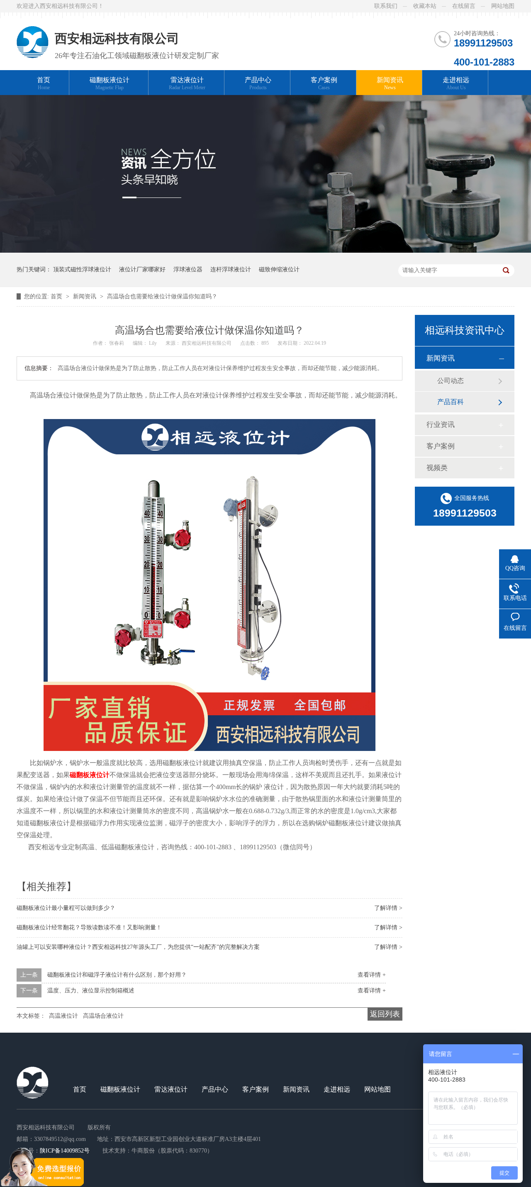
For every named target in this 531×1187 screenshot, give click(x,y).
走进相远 (456, 83)
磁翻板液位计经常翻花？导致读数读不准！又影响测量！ (89, 927)
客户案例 (324, 83)
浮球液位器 (187, 269)
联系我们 (385, 6)
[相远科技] (33, 35)
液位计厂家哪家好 (142, 269)
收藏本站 (424, 6)
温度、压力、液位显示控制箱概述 (90, 990)
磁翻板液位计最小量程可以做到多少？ (66, 908)
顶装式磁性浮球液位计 (82, 269)
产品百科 (450, 401)
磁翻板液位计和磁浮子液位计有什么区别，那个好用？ (117, 975)
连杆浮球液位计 (230, 269)
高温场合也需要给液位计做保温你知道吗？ (162, 296)
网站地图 (502, 6)
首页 (43, 83)
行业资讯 (440, 425)
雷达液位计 (187, 83)
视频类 (437, 468)
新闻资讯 (390, 83)
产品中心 (258, 83)
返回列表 (385, 1014)
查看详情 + (372, 975)
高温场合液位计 (103, 1016)
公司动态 (450, 380)
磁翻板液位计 (109, 83)
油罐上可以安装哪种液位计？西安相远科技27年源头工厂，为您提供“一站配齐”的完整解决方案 (138, 947)
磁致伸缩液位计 (279, 269)
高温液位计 (63, 1016)
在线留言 (463, 6)
